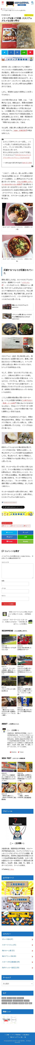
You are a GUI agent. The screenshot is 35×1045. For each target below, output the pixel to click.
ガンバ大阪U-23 (11, 998)
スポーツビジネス (17, 526)
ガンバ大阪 (7, 939)
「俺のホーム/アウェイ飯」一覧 (17, 1037)
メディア (26, 1000)
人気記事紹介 (25, 1034)
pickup (4, 998)
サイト (4, 595)
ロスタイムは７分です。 (19, 1040)
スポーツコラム (8, 523)
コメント (5, 562)
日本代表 (21, 1003)
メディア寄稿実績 (16, 1034)
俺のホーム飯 (8, 950)
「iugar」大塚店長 (18, 130)
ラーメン (4, 1003)
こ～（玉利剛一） (13, 730)
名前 (3, 581)
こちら (11, 869)
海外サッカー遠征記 (10, 967)
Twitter (22, 752)
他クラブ (27, 526)
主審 (10, 1003)
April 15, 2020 (27, 163)
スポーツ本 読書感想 (11, 962)
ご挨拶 (7, 1034)
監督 (26, 1003)
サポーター (7, 526)
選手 (30, 1003)
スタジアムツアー (6, 1000)
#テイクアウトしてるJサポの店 (19, 157)
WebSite (14, 752)
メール (4, 588)
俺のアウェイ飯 (9, 956)
